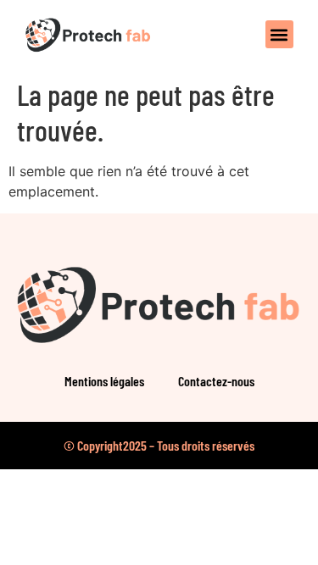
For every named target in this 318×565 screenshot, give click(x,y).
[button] (279, 34)
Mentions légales (104, 381)
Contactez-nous (216, 381)
